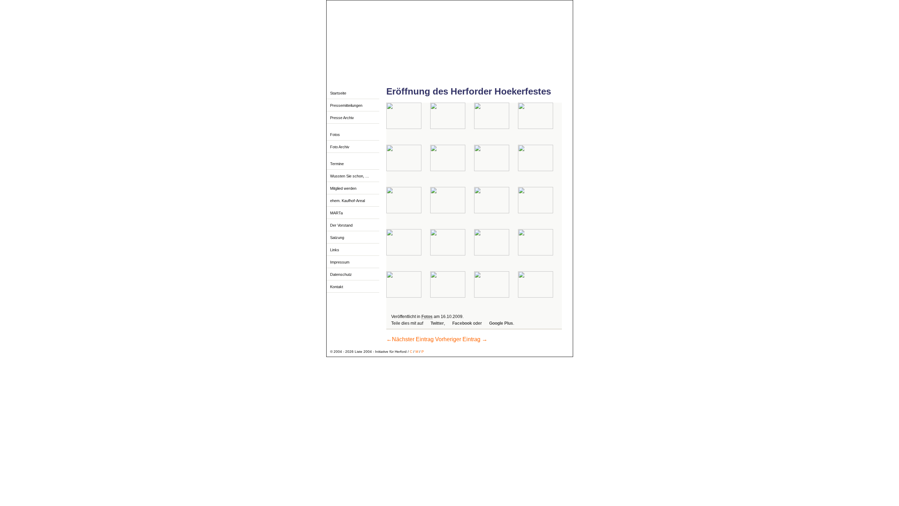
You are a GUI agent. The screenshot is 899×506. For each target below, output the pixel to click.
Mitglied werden (343, 188)
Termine (337, 164)
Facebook (462, 323)
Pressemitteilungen (346, 105)
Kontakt (336, 287)
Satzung (337, 237)
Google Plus (501, 323)
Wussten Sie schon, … (349, 176)
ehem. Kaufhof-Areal (347, 201)
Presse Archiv (342, 118)
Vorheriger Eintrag (461, 339)
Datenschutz (341, 274)
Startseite (338, 93)
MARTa (336, 213)
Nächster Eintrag (410, 339)
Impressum (339, 262)
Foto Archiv (339, 147)
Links (334, 250)
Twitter (437, 323)
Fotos (335, 134)
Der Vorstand (341, 225)
